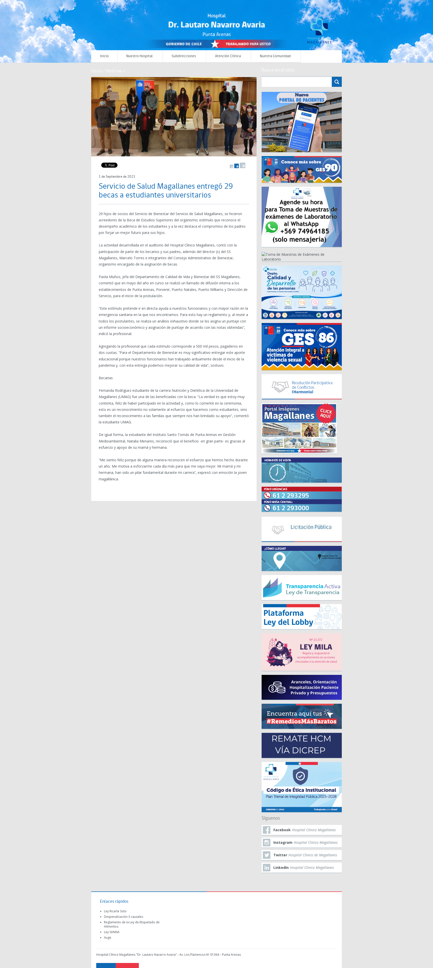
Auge (107, 937)
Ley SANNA (112, 932)
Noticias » (115, 71)
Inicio (104, 56)
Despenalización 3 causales (123, 917)
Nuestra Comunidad (275, 56)
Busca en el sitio (278, 70)
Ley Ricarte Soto (115, 911)
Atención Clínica (228, 56)
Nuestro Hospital (139, 56)
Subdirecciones (184, 56)
